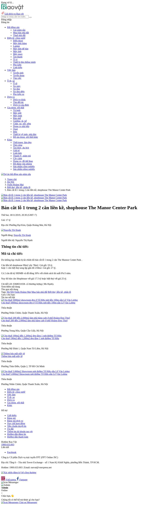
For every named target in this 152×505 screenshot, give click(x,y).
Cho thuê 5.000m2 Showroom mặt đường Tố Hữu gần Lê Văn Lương (34, 374)
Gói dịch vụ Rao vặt (14, 13)
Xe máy (16, 86)
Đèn (15, 131)
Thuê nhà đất (19, 35)
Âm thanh (17, 56)
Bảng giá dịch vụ (15, 420)
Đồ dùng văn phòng (22, 164)
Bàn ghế (17, 118)
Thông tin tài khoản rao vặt (20, 431)
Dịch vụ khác (19, 99)
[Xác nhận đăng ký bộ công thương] (18, 472)
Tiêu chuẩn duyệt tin (16, 426)
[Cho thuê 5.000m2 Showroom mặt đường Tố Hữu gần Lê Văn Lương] (35, 371)
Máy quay (18, 54)
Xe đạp (16, 89)
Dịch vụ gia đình (21, 105)
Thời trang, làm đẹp (22, 142)
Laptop (16, 46)
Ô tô (15, 83)
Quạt (15, 129)
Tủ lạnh (16, 110)
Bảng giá (11, 418)
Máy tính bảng (20, 43)
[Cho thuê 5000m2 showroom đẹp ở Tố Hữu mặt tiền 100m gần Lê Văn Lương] (39, 300)
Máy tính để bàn (20, 48)
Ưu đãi (10, 429)
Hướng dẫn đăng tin (16, 434)
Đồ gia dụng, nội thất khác (25, 137)
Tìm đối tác (18, 102)
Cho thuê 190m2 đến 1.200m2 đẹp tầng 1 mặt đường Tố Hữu (30, 338)
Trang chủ (12, 179)
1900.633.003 (7, 444)
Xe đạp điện (18, 91)
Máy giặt (17, 113)
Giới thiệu (11, 415)
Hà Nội (10, 182)
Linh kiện (17, 67)
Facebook (11, 452)
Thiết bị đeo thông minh (24, 62)
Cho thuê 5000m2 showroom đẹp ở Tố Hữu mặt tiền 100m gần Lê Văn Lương (38, 302)
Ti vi (15, 59)
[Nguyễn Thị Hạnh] (11, 230)
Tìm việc (17, 78)
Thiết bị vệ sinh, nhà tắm (24, 134)
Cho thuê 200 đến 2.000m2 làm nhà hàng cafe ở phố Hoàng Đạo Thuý (34, 320)
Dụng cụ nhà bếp (21, 126)
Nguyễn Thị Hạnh (22, 235)
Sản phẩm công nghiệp (24, 166)
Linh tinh (17, 153)
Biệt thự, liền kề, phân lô (18, 187)
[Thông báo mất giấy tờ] (13, 353)
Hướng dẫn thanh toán (17, 437)
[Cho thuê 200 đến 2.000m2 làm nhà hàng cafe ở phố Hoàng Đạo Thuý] (35, 318)
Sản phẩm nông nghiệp (24, 169)
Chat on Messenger (27, 502)
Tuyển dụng (18, 75)
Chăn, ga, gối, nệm (22, 123)
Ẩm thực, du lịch (21, 147)
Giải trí (16, 150)
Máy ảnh (17, 51)
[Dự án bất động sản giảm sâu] (16, 174)
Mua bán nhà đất (21, 32)
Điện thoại (18, 40)
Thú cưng (17, 145)
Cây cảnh (17, 158)
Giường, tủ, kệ (20, 121)
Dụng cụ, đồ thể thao (23, 161)
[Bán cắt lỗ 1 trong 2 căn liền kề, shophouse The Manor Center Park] (34, 195)
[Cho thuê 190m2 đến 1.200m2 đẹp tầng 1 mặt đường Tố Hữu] (31, 335)
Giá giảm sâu (19, 30)
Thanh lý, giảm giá (22, 156)
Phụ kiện (17, 64)
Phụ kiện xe (18, 94)
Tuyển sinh (18, 73)
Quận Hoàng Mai (15, 184)
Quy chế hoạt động (16, 423)
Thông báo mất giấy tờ (11, 356)
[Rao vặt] (12, 9)
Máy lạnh (17, 115)
